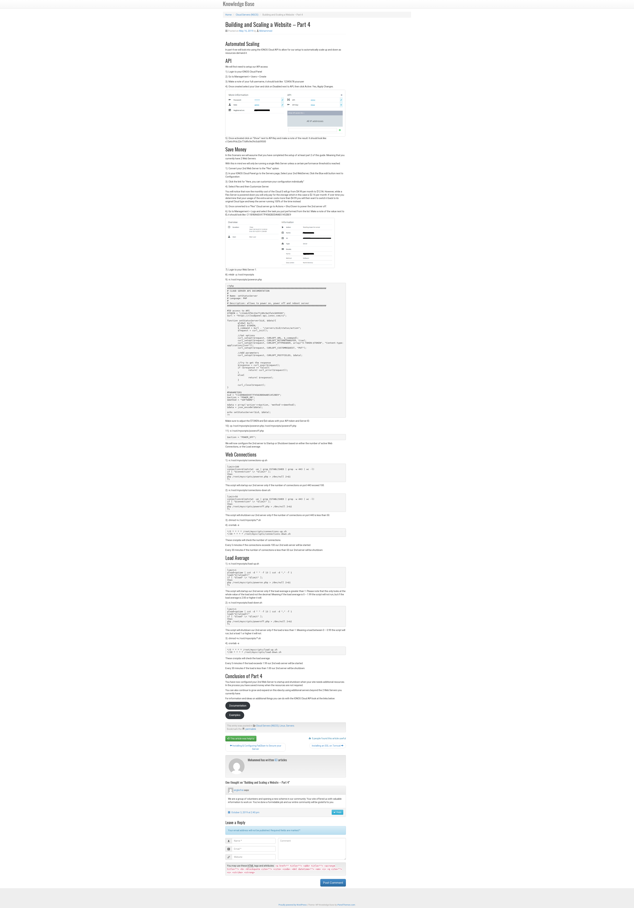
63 (276, 760)
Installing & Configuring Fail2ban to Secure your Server (256, 747)
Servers (290, 725)
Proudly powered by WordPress (293, 905)
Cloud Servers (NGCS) (247, 14)
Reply (338, 812)
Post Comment (333, 882)
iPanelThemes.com (346, 905)
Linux (282, 725)
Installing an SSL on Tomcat (326, 745)
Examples (234, 715)
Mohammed (265, 31)
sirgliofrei (239, 790)
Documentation (237, 705)
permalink (251, 729)
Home (228, 14)
